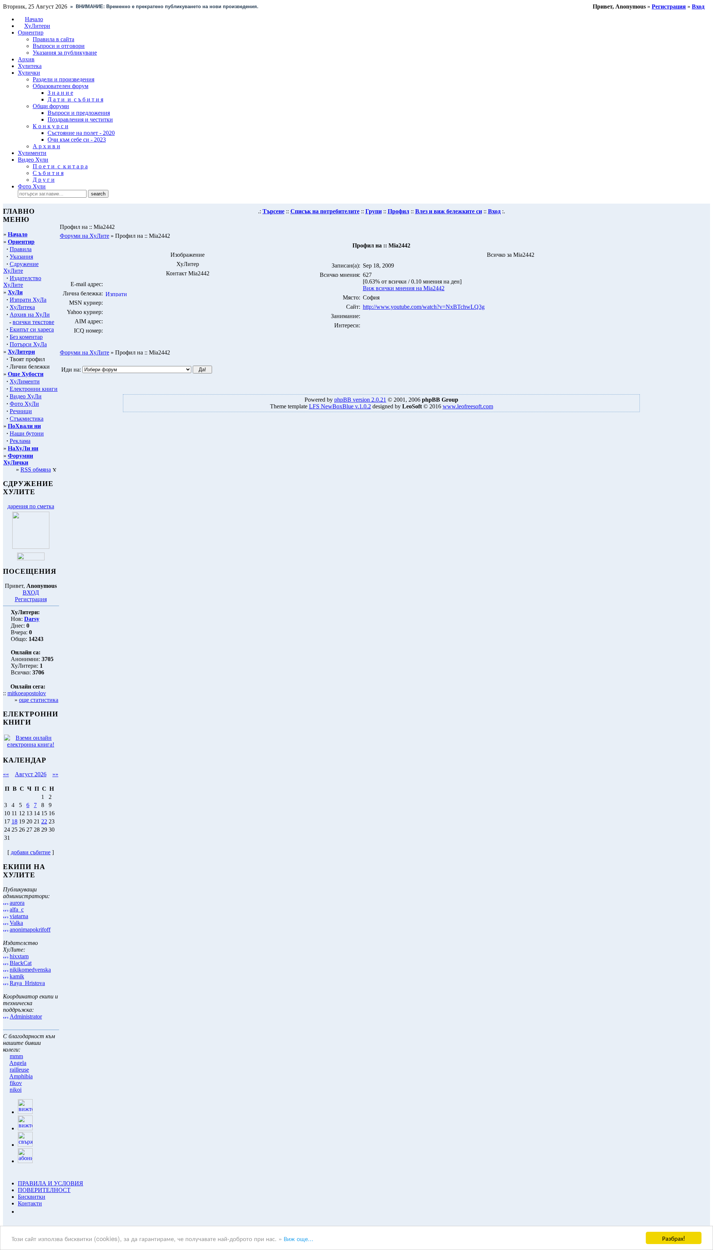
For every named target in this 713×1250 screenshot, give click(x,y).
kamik (17, 976)
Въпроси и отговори (59, 46)
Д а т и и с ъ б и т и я (75, 99)
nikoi (16, 1090)
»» (55, 774)
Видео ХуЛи (26, 396)
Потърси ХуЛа (28, 344)
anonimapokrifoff (30, 929)
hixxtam (19, 956)
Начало (34, 19)
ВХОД (31, 592)
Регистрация (31, 599)
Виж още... (298, 1238)
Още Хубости (25, 374)
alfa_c (17, 909)
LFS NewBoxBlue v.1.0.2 (340, 406)
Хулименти (32, 153)
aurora (17, 903)
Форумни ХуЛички (18, 459)
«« (6, 774)
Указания (21, 256)
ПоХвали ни (24, 426)
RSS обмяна (35, 469)
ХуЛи (15, 292)
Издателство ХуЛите (22, 281)
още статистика (38, 700)
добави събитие (31, 852)
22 (44, 821)
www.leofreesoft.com (468, 406)
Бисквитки (31, 1197)
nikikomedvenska (30, 969)
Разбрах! (673, 1238)
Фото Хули (32, 186)
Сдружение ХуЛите (21, 267)
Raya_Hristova (27, 983)
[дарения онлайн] (31, 558)
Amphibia (21, 1076)
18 (14, 821)
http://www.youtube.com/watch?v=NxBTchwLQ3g (424, 307)
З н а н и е (60, 93)
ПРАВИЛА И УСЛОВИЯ (50, 1183)
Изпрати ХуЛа (28, 300)
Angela (17, 1063)
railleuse (19, 1069)
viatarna (19, 916)
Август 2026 (30, 774)
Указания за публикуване (65, 52)
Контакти (30, 1203)
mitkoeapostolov (26, 693)
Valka (16, 923)
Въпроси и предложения (79, 113)
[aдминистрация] (20, 1211)
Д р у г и (44, 180)
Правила (21, 249)
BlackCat (21, 963)
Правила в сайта (53, 39)
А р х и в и (46, 146)
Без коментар (26, 337)
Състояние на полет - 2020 (81, 133)
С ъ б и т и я (48, 173)
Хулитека (30, 66)
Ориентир (21, 242)
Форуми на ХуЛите (84, 236)
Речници (21, 411)
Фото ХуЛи (24, 404)
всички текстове (33, 322)
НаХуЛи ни (23, 448)
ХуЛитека (22, 307)
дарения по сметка (30, 506)
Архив (26, 59)
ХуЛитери (37, 26)
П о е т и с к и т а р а (60, 166)
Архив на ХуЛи (30, 314)
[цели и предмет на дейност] (30, 547)
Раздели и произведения (63, 79)
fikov (16, 1083)
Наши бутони (27, 433)
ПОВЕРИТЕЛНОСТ (44, 1190)
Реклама (20, 441)
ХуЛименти (25, 381)
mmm (16, 1056)
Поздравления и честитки (80, 119)
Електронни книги (34, 389)
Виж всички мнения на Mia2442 (404, 288)
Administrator (26, 1016)
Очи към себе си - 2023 (77, 139)
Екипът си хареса (32, 329)
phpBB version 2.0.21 (360, 399)
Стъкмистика (26, 418)
